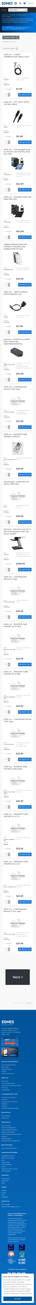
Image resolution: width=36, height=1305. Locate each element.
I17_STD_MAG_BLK (9, 602)
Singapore (4, 1197)
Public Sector (5, 1178)
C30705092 (7, 222)
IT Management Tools (9, 1094)
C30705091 (7, 174)
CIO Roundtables (6, 1164)
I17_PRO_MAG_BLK (9, 934)
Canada (3, 1190)
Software (4, 1136)
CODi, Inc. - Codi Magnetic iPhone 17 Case (15, 578)
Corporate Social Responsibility (11, 1085)
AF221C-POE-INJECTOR (9, 365)
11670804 (6, 512)
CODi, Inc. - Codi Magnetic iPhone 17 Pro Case (15, 910)
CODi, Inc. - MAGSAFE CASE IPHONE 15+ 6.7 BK (16, 673)
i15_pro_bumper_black (10, 460)
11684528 (6, 797)
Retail (3, 1183)
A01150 (6, 127)
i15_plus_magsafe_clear (9, 840)
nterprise (4, 1106)
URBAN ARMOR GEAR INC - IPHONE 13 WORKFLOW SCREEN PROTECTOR (16, 246)
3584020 (6, 559)
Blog (2, 1160)
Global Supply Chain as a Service (11, 1134)
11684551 (6, 844)
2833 (5, 507)
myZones (4, 1099)
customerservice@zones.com (10, 1206)
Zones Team (5, 1118)
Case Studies (5, 1162)
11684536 (6, 464)
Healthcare (4, 1180)
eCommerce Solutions (8, 1097)
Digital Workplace (6, 1069)
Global (3, 1187)
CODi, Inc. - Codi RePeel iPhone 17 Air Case (18, 720)
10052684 (6, 274)
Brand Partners (6, 1145)
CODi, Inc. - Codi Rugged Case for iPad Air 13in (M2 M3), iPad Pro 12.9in (17, 151)
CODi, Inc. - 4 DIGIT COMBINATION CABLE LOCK (16, 56)
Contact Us (5, 1201)
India (2, 1195)
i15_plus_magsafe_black (9, 697)
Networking (5, 1067)
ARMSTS (6, 554)
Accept (17, 1299)
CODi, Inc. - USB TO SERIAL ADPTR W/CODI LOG (16, 293)
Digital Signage (6, 1138)
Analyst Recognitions (7, 1156)
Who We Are (6, 1112)
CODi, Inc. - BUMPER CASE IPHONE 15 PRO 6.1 (15, 435)
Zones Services (6, 1125)
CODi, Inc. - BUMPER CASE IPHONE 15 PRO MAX (15, 768)
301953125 (7, 417)
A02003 (6, 79)
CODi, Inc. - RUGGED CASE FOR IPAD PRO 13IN (17, 198)
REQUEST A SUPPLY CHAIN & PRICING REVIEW (18, 28)
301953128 (7, 607)
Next (17, 977)
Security (4, 1071)
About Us (4, 1078)
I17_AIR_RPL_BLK (9, 744)
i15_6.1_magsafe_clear (10, 887)
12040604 (7, 369)
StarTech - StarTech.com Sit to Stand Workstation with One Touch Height (17, 531)
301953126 (7, 749)
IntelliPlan (4, 1104)
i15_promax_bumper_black (9, 792)
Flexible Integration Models (9, 1108)
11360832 (6, 132)
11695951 (6, 179)
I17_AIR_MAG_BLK (9, 412)
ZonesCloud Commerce (9, 1101)
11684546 (6, 654)
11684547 (6, 702)
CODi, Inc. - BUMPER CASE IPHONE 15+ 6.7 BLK (15, 625)
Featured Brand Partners (9, 1148)
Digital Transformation (8, 1132)
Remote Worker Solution (9, 1130)
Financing (4, 1087)
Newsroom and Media (9, 1152)
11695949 (6, 227)
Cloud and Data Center (8, 1065)
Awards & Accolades (7, 1158)
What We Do (6, 1122)
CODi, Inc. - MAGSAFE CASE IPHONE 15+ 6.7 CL (16, 815)
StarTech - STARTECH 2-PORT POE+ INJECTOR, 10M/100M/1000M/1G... (17, 341)
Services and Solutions (9, 1061)
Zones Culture (5, 1116)
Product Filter (9, 37)
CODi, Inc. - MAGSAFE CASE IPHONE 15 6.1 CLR (16, 863)
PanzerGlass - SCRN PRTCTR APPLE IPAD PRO (16, 483)
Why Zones (4, 1081)
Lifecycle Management (8, 1127)
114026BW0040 (8, 269)
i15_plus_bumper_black (9, 650)
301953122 (7, 939)
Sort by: (9, 10)
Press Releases (6, 1171)
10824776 (6, 85)
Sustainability (5, 1090)
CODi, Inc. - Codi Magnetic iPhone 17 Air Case (15, 388)
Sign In (30, 3)
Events (3, 1166)
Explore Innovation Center (9, 1169)
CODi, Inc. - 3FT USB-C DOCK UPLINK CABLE (16, 103)
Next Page (29, 1003)
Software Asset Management (10, 1140)
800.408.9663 (5, 1204)
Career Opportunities (8, 1083)
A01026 (6, 317)
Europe (3, 1192)
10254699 (6, 322)
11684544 (6, 892)
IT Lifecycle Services (7, 1073)
